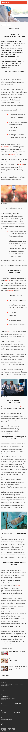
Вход (2, 703)
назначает (8, 280)
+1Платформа (17, 712)
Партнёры (3, 712)
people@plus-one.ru (5, 690)
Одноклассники (17, 703)
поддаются (22, 407)
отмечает (21, 164)
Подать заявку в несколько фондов (7, 724)
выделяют (10, 262)
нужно (9, 331)
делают (17, 585)
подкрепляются (5, 146)
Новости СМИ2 (5, 675)
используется (12, 154)
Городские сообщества (6, 719)
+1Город (16, 709)
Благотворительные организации (7, 717)
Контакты (3, 710)
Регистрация (4, 705)
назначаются (10, 290)
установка (4, 458)
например (11, 481)
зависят (11, 109)
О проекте (3, 709)
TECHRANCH (3, 699)
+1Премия (16, 710)
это (20, 76)
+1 (14, 707)
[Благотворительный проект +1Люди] (9, 2)
